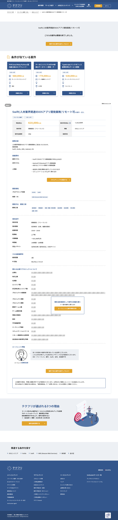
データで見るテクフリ (12, 488)
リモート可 (12, 72)
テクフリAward (38, 500)
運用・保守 (34, 211)
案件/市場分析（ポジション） (41, 491)
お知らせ (62, 478)
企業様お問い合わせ (65, 488)
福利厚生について (11, 491)
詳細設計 (41, 208)
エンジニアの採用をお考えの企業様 (79, 5)
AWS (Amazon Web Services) (39, 197)
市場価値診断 (10, 497)
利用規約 (9, 515)
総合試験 (66, 208)
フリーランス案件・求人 (23, 12)
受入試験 (73, 208)
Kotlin (34, 192)
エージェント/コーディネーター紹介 (16, 500)
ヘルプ (62, 482)
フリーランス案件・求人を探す (15, 478)
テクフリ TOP (10, 12)
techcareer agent (12, 503)
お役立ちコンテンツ (39, 485)
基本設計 (34, 208)
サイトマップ (63, 491)
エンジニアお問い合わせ (66, 485)
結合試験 (60, 208)
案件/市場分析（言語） (39, 488)
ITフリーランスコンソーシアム (95, 482)
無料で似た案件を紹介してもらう (59, 371)
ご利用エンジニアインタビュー (41, 494)
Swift (39, 192)
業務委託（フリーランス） (36, 129)
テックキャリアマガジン (93, 478)
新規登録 (98, 5)
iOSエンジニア (35, 12)
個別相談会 (10, 494)
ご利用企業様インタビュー (40, 497)
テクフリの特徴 (11, 485)
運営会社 (62, 494)
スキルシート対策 (38, 478)
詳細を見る (19, 93)
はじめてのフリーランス (13, 482)
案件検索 (41, 5)
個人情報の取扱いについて (21, 515)
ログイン (107, 6)
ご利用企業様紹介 (38, 482)
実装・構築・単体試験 (50, 208)
